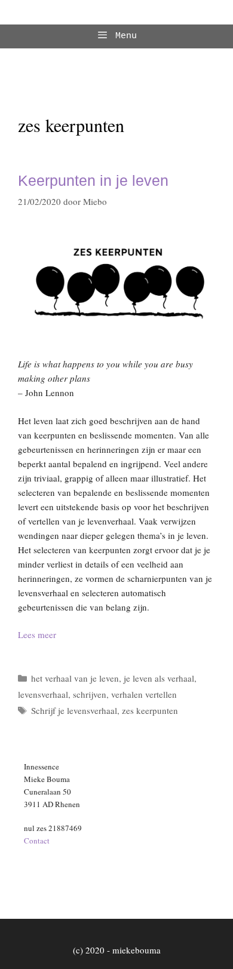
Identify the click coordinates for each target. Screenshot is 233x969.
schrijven (89, 694)
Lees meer (37, 634)
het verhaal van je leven (75, 678)
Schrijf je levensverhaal (74, 710)
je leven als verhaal (159, 678)
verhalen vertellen (144, 694)
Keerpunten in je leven (93, 180)
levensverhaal (43, 694)
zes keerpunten (150, 710)
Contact (37, 840)
